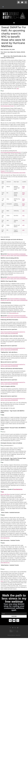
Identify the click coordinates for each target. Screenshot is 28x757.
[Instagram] (25, 2)
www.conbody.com (13, 313)
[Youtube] (22, 2)
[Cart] (3, 6)
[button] (14, 23)
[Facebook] (18, 2)
